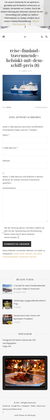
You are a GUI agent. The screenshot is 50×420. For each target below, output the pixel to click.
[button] (19, 380)
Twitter (33, 406)
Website (6, 160)
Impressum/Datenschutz (12, 409)
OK (29, 24)
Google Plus (16, 406)
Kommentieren (9, 188)
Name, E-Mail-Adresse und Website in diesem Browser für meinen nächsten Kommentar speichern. (23, 179)
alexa (8, 107)
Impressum (41, 406)
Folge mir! (7, 346)
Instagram (25, 406)
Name (6, 135)
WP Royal (31, 415)
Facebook (6, 406)
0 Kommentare (41, 107)
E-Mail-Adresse (10, 147)
